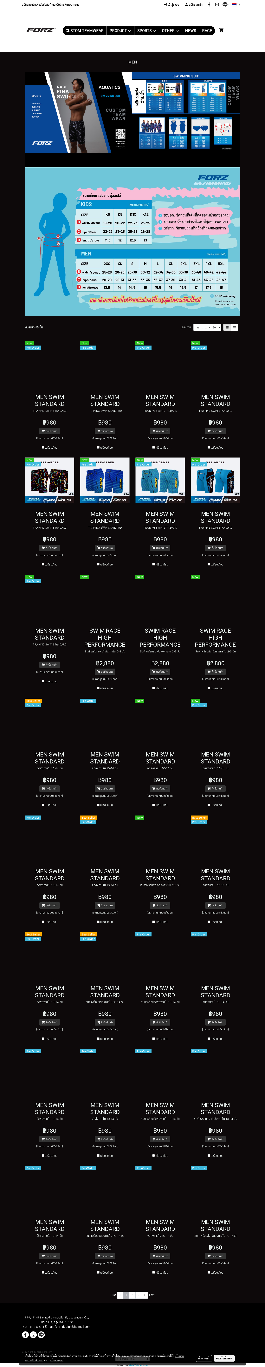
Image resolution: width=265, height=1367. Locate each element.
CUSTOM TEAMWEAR (85, 30)
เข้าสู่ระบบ (173, 4)
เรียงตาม (187, 327)
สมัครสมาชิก (195, 4)
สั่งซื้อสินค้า (51, 431)
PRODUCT (119, 30)
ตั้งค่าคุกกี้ (203, 1358)
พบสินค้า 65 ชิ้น (34, 327)
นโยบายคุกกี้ (56, 1360)
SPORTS (145, 30)
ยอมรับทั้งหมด (224, 1358)
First (113, 1295)
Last (151, 1295)
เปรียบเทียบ (51, 447)
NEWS (190, 30)
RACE (207, 30)
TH (238, 5)
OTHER (169, 30)
